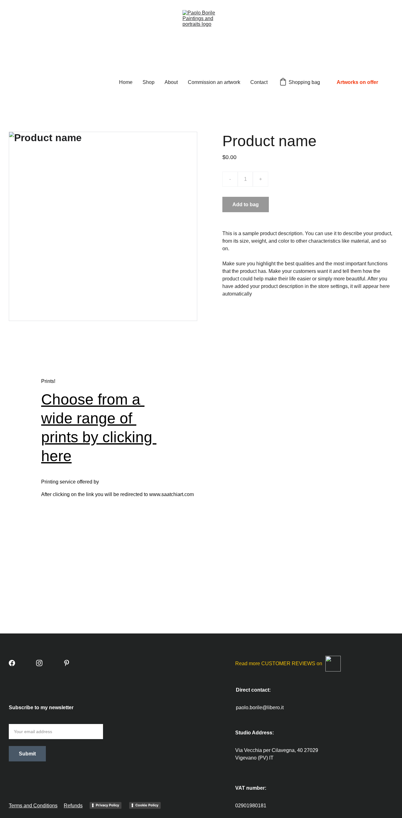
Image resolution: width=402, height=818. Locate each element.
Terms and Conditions (33, 805)
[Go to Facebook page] (12, 663)
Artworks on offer (357, 82)
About (171, 82)
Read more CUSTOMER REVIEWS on (278, 663)
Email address (25, 720)
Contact (259, 82)
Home (126, 82)
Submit (27, 753)
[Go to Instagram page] (39, 663)
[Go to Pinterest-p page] (66, 663)
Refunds (73, 805)
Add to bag (245, 204)
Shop (149, 82)
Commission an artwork (214, 82)
